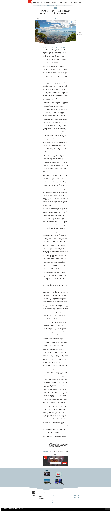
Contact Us (53, 502)
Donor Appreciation (61, 493)
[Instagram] (78, 495)
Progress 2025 (39, 5)
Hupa (46, 159)
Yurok (53, 155)
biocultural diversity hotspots (60, 339)
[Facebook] (75, 495)
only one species (61, 278)
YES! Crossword (63, 5)
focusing (47, 282)
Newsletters (65, 2)
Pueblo (65, 301)
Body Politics (48, 2)
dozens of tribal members (51, 382)
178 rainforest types (57, 328)
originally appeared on (51, 435)
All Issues (69, 493)
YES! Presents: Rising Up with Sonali (53, 5)
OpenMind (57, 435)
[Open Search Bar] (71, 2)
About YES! (53, 493)
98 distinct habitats (60, 325)
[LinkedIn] (76, 497)
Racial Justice (43, 2)
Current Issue (41, 502)
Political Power (54, 2)
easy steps (57, 452)
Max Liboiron (46, 348)
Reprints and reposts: (46, 451)
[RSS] (78, 497)
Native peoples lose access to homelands (57, 413)
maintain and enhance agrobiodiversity (60, 379)
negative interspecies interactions (50, 279)
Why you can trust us (73, 16)
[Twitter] (76, 495)
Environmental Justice (36, 2)
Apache (62, 301)
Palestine (44, 5)
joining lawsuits (52, 73)
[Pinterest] (75, 497)
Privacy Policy (52, 500)
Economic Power (60, 2)
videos (56, 298)
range (50, 395)
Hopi (60, 301)
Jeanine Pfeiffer (38, 18)
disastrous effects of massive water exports (55, 179)
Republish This (55, 454)
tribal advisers (61, 385)
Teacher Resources (52, 497)
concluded (48, 329)
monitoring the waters (60, 72)
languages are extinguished (49, 415)
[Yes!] (30, 2)
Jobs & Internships (52, 498)
